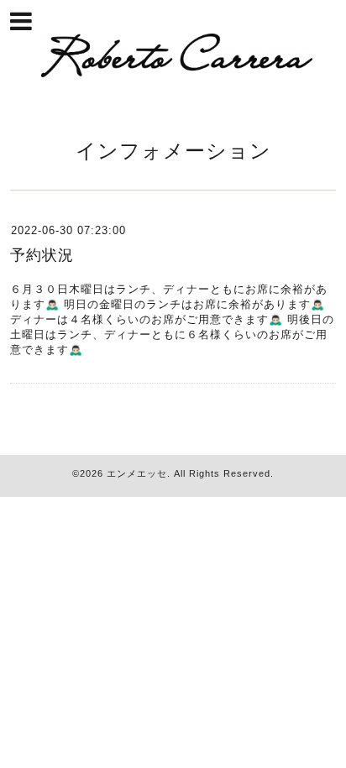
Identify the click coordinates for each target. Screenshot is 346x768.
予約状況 (42, 255)
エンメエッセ (137, 473)
